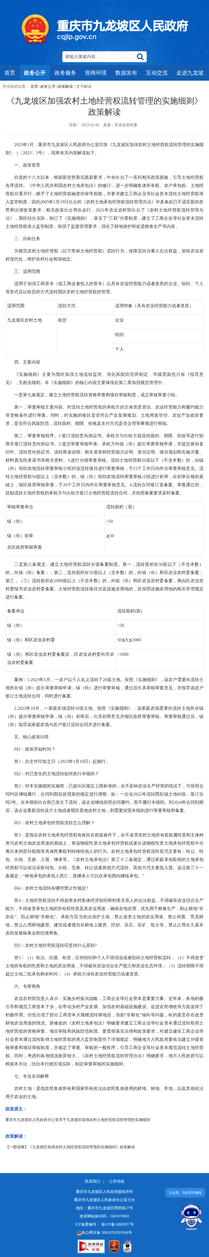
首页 (9, 73)
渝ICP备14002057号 (117, 1224)
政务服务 (65, 73)
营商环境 (96, 73)
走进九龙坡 (190, 73)
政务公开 (35, 73)
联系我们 (93, 1181)
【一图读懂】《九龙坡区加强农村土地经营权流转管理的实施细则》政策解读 (70, 1147)
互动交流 (157, 73)
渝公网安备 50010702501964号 (106, 1233)
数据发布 (126, 73)
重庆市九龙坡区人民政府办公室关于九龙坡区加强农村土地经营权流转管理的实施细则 (77, 1120)
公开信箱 (116, 1181)
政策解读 (65, 86)
